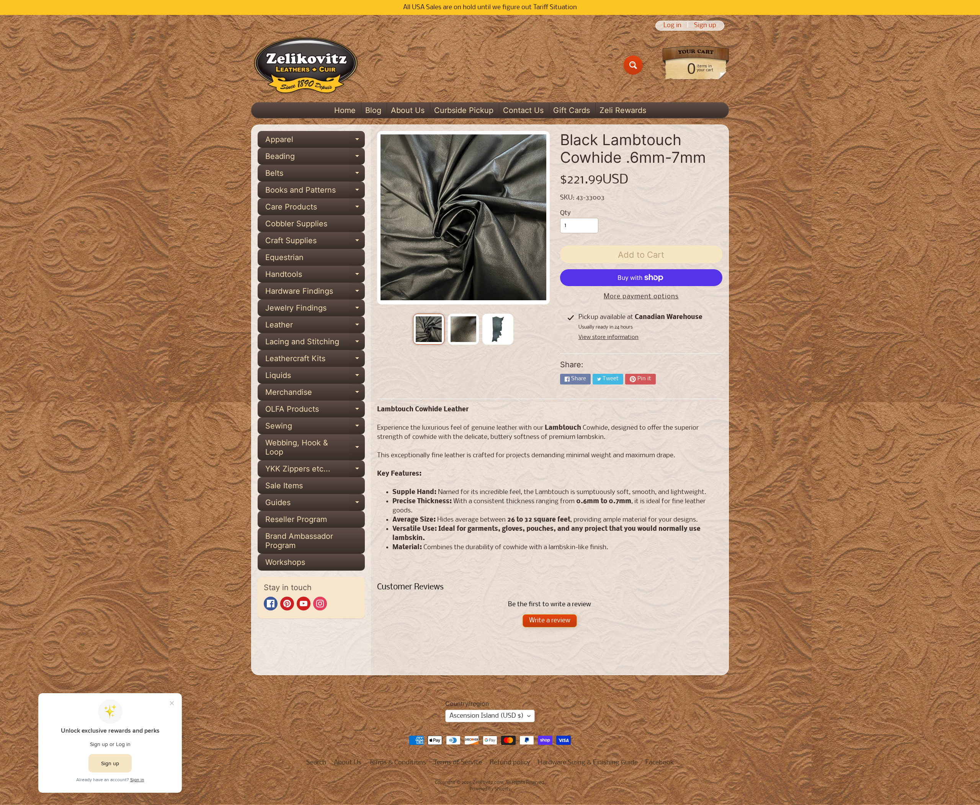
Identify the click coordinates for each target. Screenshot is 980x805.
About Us (408, 110)
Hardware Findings (315, 292)
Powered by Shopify (490, 789)
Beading (315, 158)
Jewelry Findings (315, 309)
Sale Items (284, 485)
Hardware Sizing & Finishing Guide (588, 762)
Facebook (659, 762)
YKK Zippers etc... (315, 470)
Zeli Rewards (622, 110)
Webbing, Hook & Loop (315, 447)
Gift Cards (571, 110)
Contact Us (523, 110)
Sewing (315, 427)
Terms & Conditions (397, 762)
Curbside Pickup (463, 110)
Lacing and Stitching (315, 343)
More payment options (641, 296)
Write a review (549, 620)
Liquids (315, 377)
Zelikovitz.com (488, 782)
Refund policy (510, 762)
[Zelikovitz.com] (305, 65)
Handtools (315, 276)
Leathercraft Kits (315, 360)
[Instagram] (320, 603)
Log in (672, 26)
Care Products (315, 208)
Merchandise (315, 394)
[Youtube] (303, 603)
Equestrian (284, 257)
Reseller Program (296, 519)
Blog (373, 110)
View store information (608, 337)
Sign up (705, 26)
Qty (565, 213)
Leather (315, 326)
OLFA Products (315, 410)
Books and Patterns (315, 191)
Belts (315, 175)
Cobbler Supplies (296, 223)
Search (316, 762)
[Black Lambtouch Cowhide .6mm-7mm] (428, 329)
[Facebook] (271, 603)
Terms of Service (458, 762)
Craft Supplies (315, 242)
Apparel (315, 141)
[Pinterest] (287, 603)
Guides (315, 504)
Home (345, 110)
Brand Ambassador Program (299, 541)
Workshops (285, 562)
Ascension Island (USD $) (486, 716)
